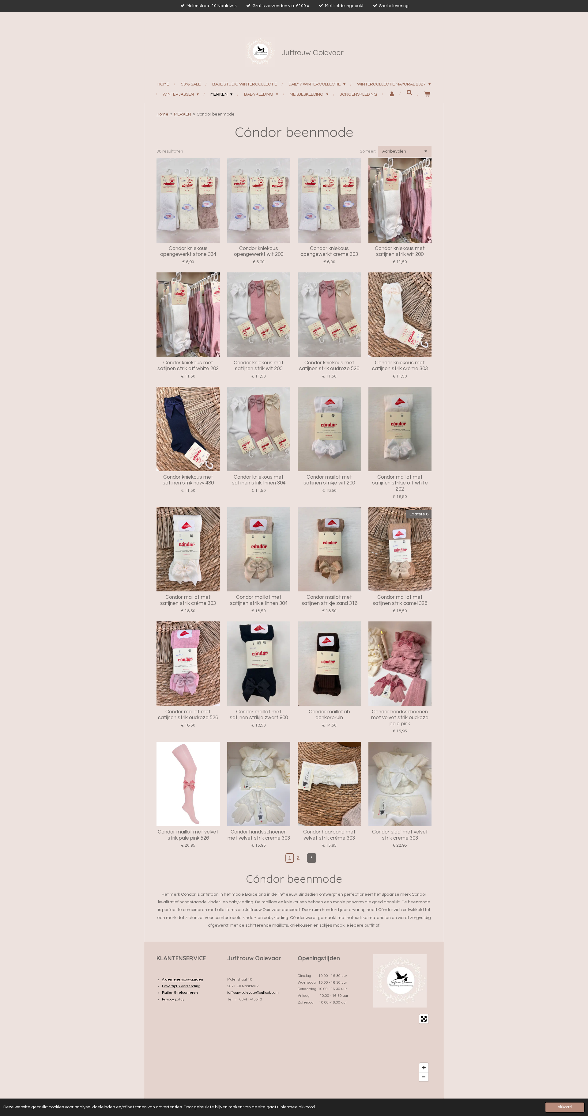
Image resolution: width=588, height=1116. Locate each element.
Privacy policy (173, 999)
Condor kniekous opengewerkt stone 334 (188, 251)
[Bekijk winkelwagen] (427, 94)
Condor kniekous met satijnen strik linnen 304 (258, 480)
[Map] (400, 1047)
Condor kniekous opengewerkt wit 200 (258, 251)
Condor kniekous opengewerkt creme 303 (329, 251)
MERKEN (182, 114)
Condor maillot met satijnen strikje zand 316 (329, 600)
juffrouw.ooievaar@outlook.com (253, 993)
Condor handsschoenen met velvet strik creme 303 (259, 835)
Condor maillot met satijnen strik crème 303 (188, 600)
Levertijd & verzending (181, 986)
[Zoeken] (409, 93)
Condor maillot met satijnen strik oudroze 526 (188, 715)
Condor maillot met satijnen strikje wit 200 (329, 480)
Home (162, 114)
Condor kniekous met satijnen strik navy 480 (188, 480)
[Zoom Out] (423, 1076)
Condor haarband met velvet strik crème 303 (329, 835)
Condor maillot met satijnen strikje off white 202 (400, 483)
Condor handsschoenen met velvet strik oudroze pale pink (399, 718)
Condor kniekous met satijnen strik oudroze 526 (329, 366)
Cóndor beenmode (216, 114)
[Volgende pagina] (312, 858)
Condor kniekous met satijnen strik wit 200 (400, 251)
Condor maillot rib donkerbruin (329, 715)
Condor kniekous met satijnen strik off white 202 (188, 366)
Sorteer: (368, 151)
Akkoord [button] (565, 1107)
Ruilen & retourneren (180, 993)
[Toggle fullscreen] (423, 1018)
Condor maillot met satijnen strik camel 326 (399, 600)
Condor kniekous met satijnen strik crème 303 (400, 366)
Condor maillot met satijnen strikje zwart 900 (259, 715)
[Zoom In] (423, 1067)
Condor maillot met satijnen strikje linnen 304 (259, 600)
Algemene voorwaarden (182, 979)
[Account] (392, 94)
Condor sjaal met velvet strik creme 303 (400, 835)
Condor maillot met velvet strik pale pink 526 (188, 835)
